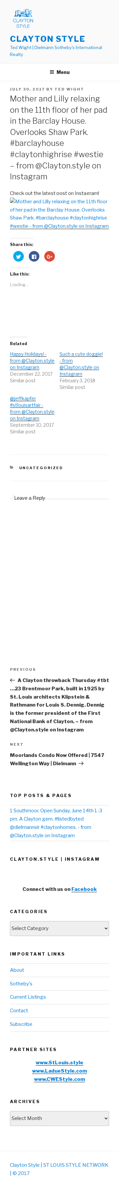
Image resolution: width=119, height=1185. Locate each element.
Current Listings (28, 997)
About (17, 970)
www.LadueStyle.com (59, 1071)
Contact (19, 1011)
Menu (63, 72)
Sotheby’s (21, 984)
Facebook (84, 889)
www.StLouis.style (59, 1063)
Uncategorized (41, 468)
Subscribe (21, 1024)
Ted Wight (69, 89)
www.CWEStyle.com (59, 1079)
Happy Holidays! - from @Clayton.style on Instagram (32, 360)
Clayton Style (47, 39)
